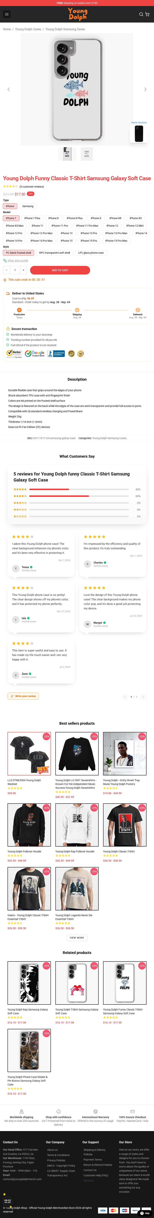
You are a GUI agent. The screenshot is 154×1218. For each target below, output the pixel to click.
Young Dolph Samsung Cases (65, 29)
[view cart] (147, 14)
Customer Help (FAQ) (96, 1175)
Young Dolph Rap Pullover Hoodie (74, 851)
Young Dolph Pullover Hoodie (24, 851)
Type (6, 200)
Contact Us (90, 1170)
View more (77, 938)
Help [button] (147, 1213)
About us (52, 1149)
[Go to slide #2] (87, 154)
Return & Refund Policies (98, 1164)
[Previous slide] (9, 89)
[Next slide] (145, 89)
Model (7, 212)
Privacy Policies (56, 1160)
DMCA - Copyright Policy (61, 1165)
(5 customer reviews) (32, 186)
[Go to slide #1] (67, 154)
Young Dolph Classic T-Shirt (119, 851)
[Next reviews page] (143, 697)
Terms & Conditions (58, 1155)
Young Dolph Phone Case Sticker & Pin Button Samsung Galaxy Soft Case (28, 1080)
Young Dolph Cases (28, 29)
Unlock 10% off (7, 1201)
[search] (141, 14)
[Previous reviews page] (125, 697)
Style (6, 246)
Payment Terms (93, 1159)
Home (7, 29)
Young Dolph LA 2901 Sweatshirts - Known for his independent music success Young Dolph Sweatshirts (75, 784)
